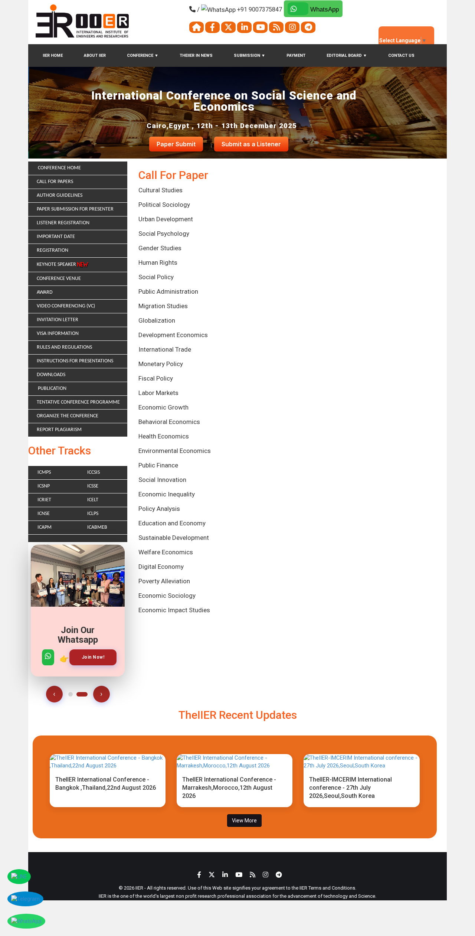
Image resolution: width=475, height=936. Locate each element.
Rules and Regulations (64, 347)
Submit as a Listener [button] (251, 144)
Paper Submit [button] (176, 144)
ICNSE (43, 513)
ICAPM (44, 527)
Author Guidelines (59, 195)
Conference (142, 55)
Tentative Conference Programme (78, 402)
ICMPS (44, 472)
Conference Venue (59, 278)
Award (45, 292)
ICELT (92, 500)
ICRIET (44, 500)
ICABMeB (97, 527)
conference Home (59, 168)
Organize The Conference (67, 416)
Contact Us (401, 55)
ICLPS (92, 513)
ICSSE (92, 486)
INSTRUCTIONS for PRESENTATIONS (75, 361)
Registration (52, 250)
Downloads (51, 375)
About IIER (95, 55)
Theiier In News (196, 55)
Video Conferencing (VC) (66, 306)
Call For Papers (55, 182)
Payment (295, 55)
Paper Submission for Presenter (75, 209)
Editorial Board (347, 55)
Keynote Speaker (57, 264)
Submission (249, 55)
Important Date (56, 236)
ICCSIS (93, 472)
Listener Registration (63, 223)
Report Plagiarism (59, 430)
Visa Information (58, 333)
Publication (51, 388)
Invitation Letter (57, 320)
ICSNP (43, 486)
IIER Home (53, 55)
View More (244, 821)
